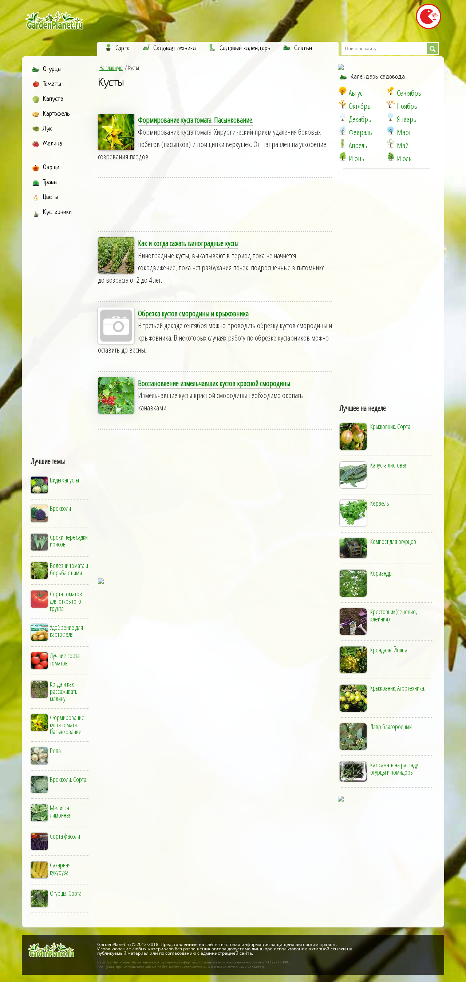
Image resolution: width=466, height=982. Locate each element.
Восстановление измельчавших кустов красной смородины (214, 383)
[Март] (390, 130)
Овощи (51, 167)
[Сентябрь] (390, 91)
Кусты (111, 83)
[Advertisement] (60, 330)
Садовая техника (174, 48)
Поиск (432, 48)
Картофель (56, 114)
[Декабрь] (342, 117)
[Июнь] (342, 156)
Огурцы (52, 69)
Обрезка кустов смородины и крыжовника (193, 313)
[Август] (342, 91)
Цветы (50, 197)
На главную (111, 68)
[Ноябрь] (390, 104)
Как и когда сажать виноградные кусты (188, 243)
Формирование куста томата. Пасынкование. (195, 120)
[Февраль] (342, 130)
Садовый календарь (245, 48)
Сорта (122, 48)
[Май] (390, 143)
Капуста (53, 99)
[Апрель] (342, 143)
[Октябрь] (342, 104)
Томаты (52, 84)
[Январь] (390, 117)
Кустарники (57, 212)
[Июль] (390, 156)
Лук (47, 129)
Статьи (303, 48)
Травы (50, 182)
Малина (52, 143)
